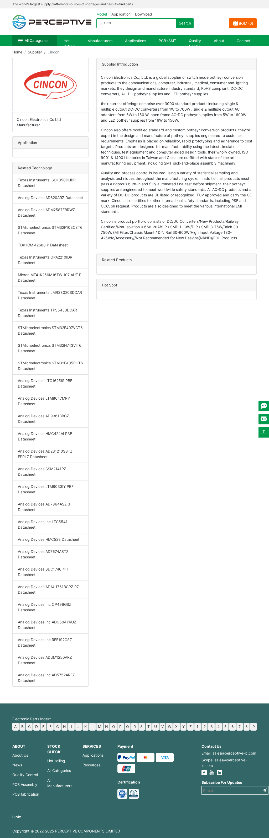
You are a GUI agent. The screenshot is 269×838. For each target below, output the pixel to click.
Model (101, 14)
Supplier (35, 52)
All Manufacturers (59, 783)
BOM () (246, 23)
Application (121, 14)
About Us (20, 755)
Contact (243, 40)
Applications (135, 40)
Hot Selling (69, 43)
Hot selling (56, 760)
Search (185, 23)
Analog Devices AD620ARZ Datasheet (50, 197)
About (219, 40)
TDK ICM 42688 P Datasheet (43, 245)
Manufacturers (99, 40)
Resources (91, 765)
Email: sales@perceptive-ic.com (228, 753)
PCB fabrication (25, 794)
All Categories (36, 40)
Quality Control (195, 43)
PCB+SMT (167, 40)
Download (143, 14)
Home (17, 52)
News (17, 765)
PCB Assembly (24, 784)
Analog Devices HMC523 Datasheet (48, 539)
